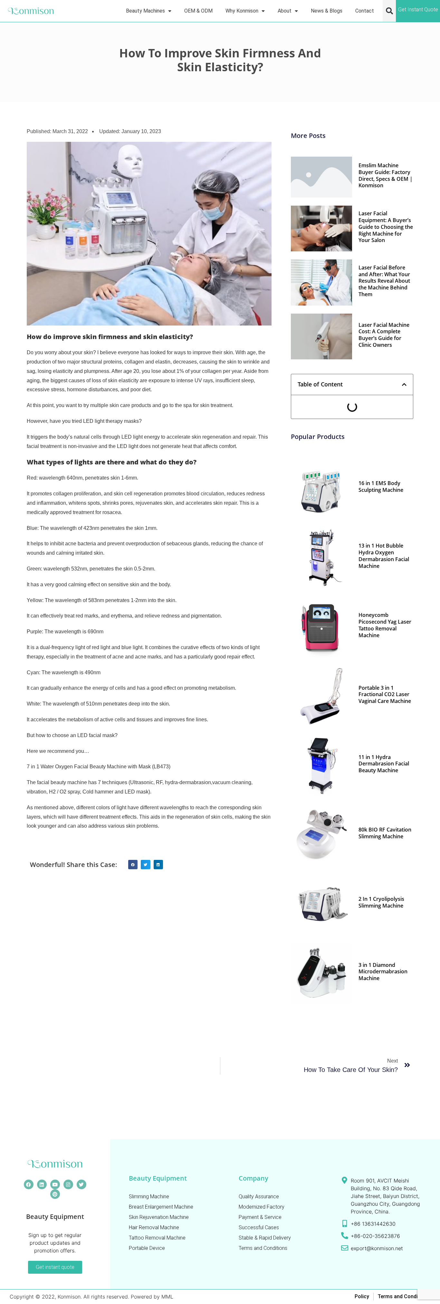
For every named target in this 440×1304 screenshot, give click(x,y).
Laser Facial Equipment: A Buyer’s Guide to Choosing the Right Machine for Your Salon (386, 227)
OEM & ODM (198, 11)
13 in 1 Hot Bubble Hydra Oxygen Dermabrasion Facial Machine (384, 555)
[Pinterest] (55, 1194)
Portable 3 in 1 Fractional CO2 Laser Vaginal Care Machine (385, 694)
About (285, 11)
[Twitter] (81, 1184)
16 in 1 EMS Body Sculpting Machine (381, 486)
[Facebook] (28, 1184)
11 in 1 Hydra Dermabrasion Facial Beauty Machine (384, 764)
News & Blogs (326, 11)
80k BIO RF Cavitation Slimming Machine (385, 833)
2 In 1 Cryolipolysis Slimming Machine (381, 902)
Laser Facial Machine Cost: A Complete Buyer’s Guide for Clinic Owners (384, 334)
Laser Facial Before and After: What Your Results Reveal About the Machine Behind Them (384, 281)
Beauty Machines (145, 11)
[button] (389, 11)
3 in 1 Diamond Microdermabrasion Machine (383, 971)
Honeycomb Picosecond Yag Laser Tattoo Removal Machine (385, 624)
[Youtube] (55, 1184)
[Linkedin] (42, 1184)
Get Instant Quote (418, 9)
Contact (364, 11)
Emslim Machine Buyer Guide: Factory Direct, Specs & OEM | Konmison (386, 175)
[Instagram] (68, 1184)
